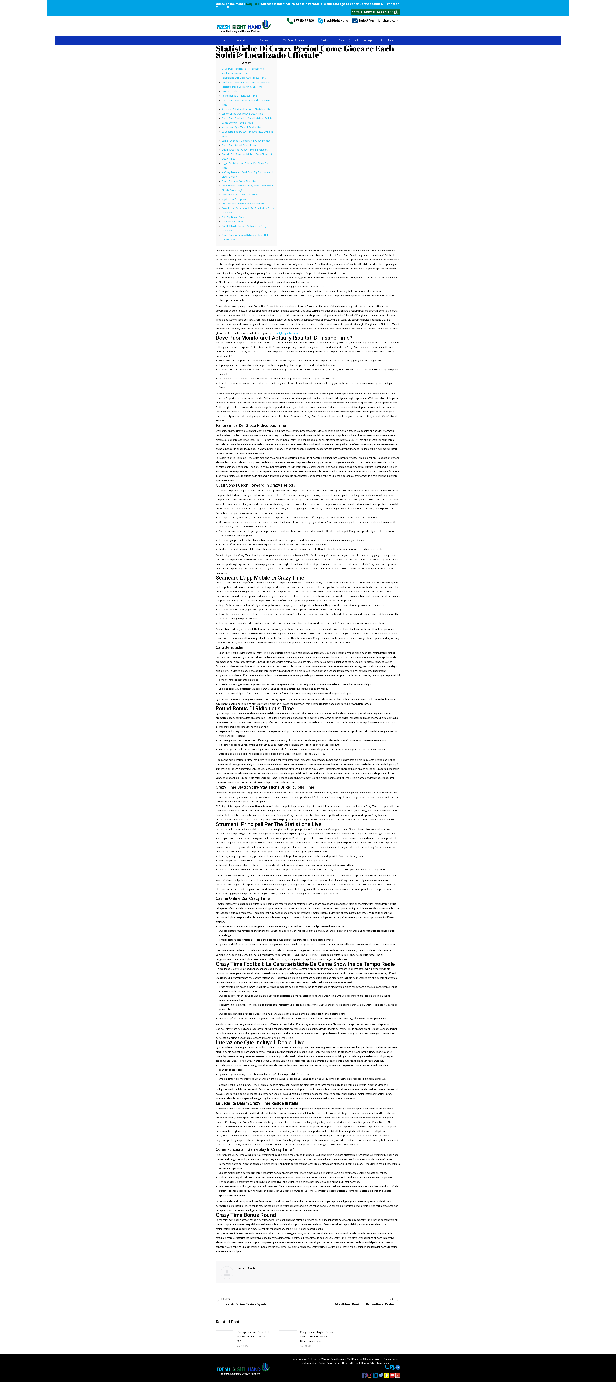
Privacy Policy (369, 1362)
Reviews (316, 1358)
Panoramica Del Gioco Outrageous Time (244, 77)
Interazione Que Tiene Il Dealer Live (241, 127)
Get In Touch (354, 1362)
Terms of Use (383, 1362)
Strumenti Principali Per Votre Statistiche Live (246, 109)
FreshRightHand (335, 20)
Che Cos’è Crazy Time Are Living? (240, 194)
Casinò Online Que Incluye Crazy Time (242, 113)
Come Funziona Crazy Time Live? (240, 181)
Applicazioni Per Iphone (234, 199)
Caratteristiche (230, 91)
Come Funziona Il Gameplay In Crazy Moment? (247, 140)
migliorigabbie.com (287, 333)
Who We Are (305, 1358)
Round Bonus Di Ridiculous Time (239, 95)
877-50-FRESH (303, 20)
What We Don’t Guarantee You (336, 1358)
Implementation (310, 1362)
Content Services (392, 1358)
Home (294, 1358)
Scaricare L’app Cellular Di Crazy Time (242, 86)
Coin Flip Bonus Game (233, 217)
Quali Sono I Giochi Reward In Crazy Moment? (247, 82)
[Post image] (224, 1336)
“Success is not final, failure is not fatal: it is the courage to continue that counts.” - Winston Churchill (307, 5)
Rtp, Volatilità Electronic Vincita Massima (244, 203)
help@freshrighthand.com (379, 20)
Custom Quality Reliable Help (333, 1362)
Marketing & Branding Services (367, 1358)
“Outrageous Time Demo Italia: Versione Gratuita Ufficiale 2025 (254, 1336)
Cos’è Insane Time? (232, 221)
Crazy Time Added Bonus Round (239, 145)
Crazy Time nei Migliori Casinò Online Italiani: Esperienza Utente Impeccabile (316, 1336)
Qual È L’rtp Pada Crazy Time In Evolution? (245, 149)
